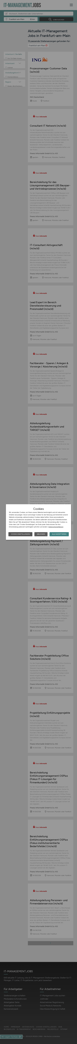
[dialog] (38, 522)
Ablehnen (41, 534)
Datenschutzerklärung (55, 527)
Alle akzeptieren (59, 534)
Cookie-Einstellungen (20, 534)
